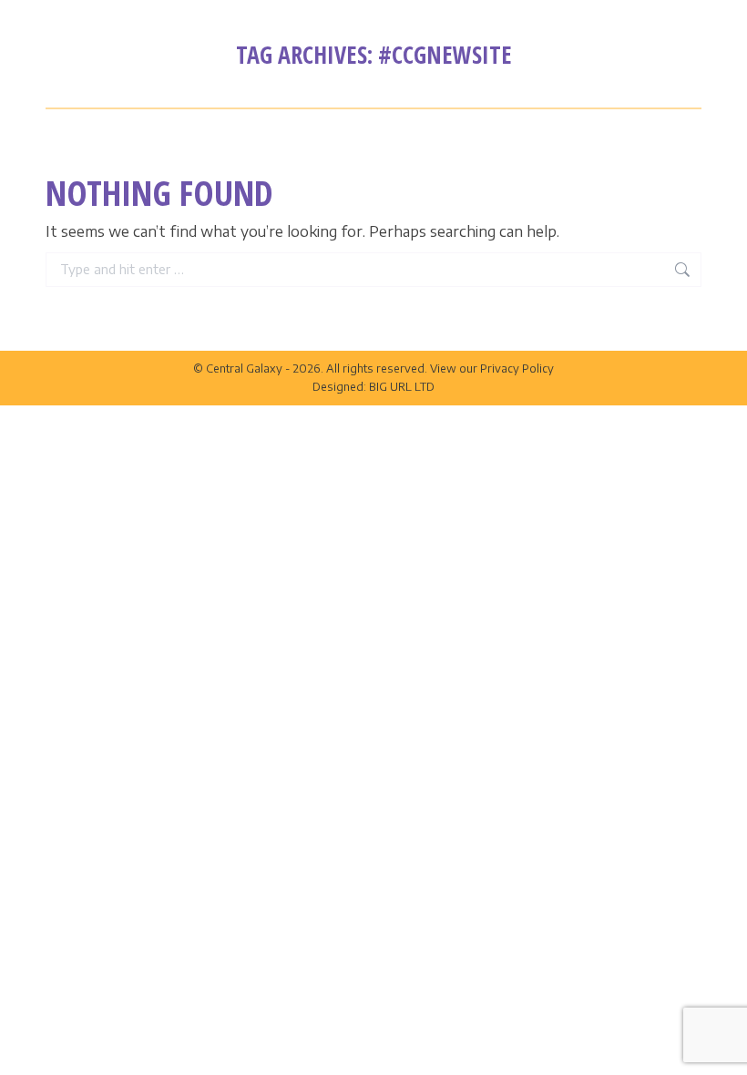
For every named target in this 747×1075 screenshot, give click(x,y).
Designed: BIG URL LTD (373, 387)
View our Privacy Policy (492, 368)
